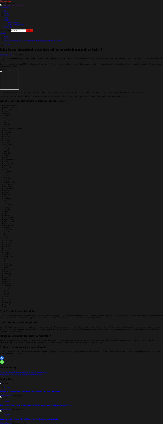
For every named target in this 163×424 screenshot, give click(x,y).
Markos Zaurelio (6, 55)
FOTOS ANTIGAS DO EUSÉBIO (16, 24)
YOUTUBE (6, 15)
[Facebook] (2, 358)
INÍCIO (5, 11)
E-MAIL (6, 18)
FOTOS (6, 13)
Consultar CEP (8, 27)
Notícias (7, 44)
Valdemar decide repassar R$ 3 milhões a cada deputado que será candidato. (29, 419)
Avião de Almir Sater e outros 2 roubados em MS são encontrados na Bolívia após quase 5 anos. (36, 405)
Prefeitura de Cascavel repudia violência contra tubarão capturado (21, 374)
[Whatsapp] (2, 362)
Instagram (3, 33)
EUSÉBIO (6, 20)
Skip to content (5, 1)
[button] (5, 7)
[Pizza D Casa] (9, 89)
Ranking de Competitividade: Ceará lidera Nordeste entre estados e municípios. (30, 391)
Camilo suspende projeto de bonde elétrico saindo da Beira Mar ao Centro (24, 372)
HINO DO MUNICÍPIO (13, 22)
